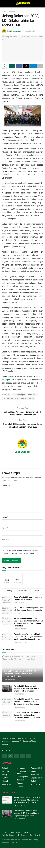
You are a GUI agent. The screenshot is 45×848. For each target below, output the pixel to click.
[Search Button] (42, 3)
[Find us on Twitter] (10, 756)
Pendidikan (35, 771)
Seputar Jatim (37, 778)
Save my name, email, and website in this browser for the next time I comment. (21, 551)
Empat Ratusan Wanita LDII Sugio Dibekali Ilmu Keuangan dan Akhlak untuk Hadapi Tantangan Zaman (28, 636)
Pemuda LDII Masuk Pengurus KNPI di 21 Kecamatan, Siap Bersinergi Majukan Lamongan (26, 701)
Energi (4, 775)
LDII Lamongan (15, 31)
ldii (9, 395)
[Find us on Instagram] (16, 756)
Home (4, 11)
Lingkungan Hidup (21, 772)
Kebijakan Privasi (8, 835)
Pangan (19, 783)
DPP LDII (31, 75)
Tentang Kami (15, 832)
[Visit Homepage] (22, 3)
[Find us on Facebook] (4, 756)
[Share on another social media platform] (40, 66)
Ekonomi (5, 771)
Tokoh (33, 781)
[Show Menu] (3, 3)
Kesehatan (6, 784)
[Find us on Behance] (22, 756)
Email (5, 528)
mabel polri (32, 395)
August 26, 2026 (10, 679)
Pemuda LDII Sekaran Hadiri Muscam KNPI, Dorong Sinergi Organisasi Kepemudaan (26, 688)
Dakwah (5, 768)
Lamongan (12, 11)
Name (5, 517)
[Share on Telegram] (33, 66)
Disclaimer (22, 835)
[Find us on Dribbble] (28, 756)
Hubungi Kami (35, 835)
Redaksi (27, 832)
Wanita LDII (35, 784)
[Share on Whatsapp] (12, 66)
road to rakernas (27, 398)
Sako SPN (35, 775)
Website (5, 539)
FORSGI (5, 778)
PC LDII (19, 786)
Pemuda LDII (36, 768)
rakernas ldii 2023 (10, 398)
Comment (7, 486)
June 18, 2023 (30, 31)
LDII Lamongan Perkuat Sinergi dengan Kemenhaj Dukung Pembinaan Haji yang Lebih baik (27, 714)
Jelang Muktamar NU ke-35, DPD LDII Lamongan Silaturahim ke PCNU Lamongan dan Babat (20, 674)
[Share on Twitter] (26, 66)
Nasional (20, 780)
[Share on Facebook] (19, 66)
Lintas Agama (22, 777)
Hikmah (5, 781)
